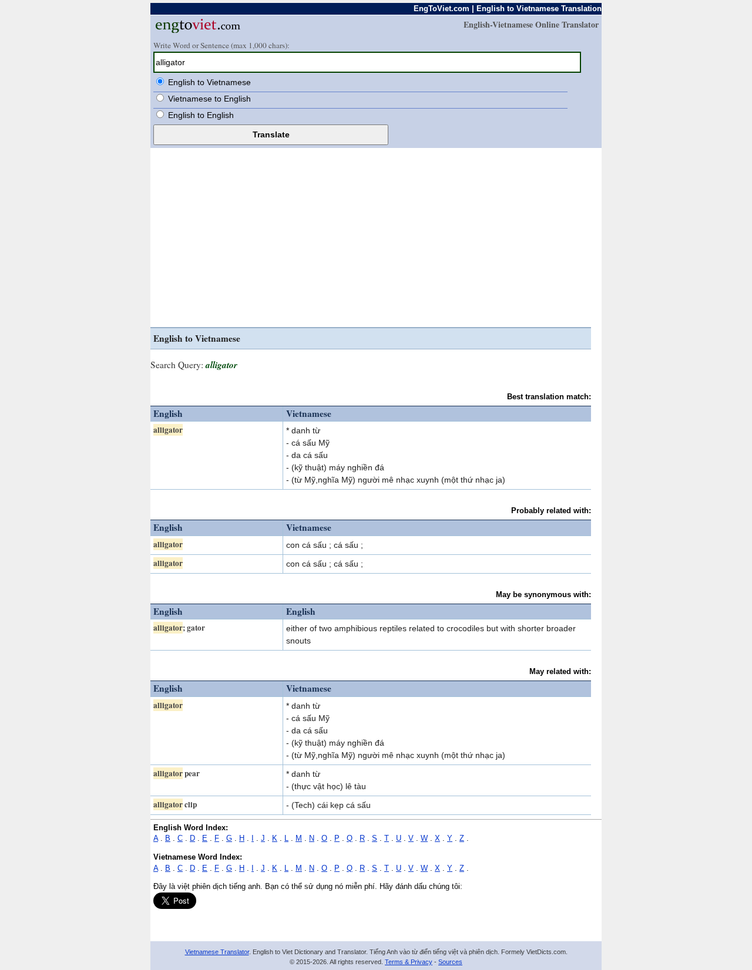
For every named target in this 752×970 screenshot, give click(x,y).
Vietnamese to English (209, 98)
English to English (201, 115)
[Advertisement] (370, 239)
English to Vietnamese (209, 82)
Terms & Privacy (408, 961)
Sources (450, 961)
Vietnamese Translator (217, 951)
